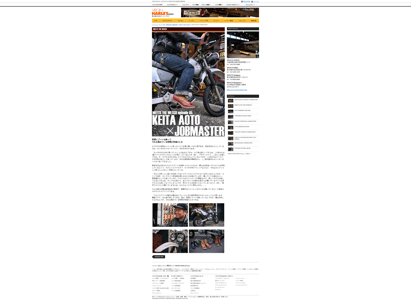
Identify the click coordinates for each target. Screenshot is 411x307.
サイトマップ (194, 293)
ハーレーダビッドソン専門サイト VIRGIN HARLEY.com (171, 266)
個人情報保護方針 (196, 281)
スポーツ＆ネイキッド (221, 282)
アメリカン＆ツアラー (221, 285)
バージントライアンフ (241, 285)
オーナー (216, 20)
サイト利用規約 (195, 288)
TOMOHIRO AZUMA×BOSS (242, 116)
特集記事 (253, 20)
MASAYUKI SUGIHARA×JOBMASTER (246, 99)
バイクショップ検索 (158, 283)
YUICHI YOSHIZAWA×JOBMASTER (245, 121)
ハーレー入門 (204, 20)
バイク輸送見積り (176, 281)
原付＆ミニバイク (220, 280)
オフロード (218, 289)
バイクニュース (156, 285)
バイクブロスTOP (157, 4)
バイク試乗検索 (175, 290)
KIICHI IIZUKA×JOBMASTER (243, 143)
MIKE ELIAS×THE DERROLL (243, 105)
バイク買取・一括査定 (177, 278)
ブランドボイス (156, 293)
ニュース (185, 4)
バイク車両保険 (175, 285)
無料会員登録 (246, 1)
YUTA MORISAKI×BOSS (241, 126)
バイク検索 (195, 4)
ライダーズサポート (232, 4)
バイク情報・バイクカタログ (160, 278)
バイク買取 (218, 4)
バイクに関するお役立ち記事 (160, 288)
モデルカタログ (167, 20)
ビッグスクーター (220, 287)
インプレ (191, 20)
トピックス (242, 20)
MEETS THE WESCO (185, 24)
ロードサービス (175, 288)
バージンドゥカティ (240, 282)
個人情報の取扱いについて (198, 283)
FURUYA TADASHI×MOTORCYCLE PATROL (245, 138)
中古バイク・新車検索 (158, 281)
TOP (155, 20)
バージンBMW (239, 280)
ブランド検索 (205, 4)
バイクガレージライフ (177, 283)
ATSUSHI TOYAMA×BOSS (242, 148)
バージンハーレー (240, 278)
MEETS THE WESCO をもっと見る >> (239, 153)
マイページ (256, 1)
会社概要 (193, 278)
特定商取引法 (194, 285)
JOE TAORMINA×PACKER (242, 110)
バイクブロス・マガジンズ (222, 278)
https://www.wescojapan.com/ (237, 90)
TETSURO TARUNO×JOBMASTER (244, 132)
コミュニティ (249, 4)
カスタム (180, 20)
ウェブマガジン (171, 4)
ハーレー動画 (229, 20)
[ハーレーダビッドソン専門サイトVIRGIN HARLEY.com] (162, 12)
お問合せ (193, 290)
